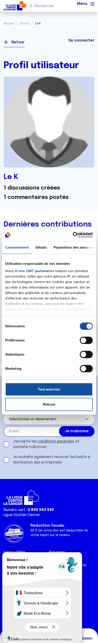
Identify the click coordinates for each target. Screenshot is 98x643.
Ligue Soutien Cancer (22, 515)
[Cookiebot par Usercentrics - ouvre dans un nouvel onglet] (73, 235)
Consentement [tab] (17, 247)
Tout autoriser (49, 389)
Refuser (49, 404)
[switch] (86, 340)
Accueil (9, 23)
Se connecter (81, 40)
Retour (18, 42)
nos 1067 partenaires (36, 271)
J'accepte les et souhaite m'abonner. (46, 444)
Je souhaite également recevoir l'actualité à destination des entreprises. (51, 459)
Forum (24, 23)
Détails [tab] (41, 247)
